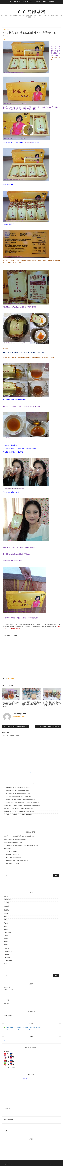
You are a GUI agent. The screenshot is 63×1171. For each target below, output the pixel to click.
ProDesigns (58, 1164)
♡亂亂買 (6, 896)
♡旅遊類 (6, 909)
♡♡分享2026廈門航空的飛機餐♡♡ (12, 857)
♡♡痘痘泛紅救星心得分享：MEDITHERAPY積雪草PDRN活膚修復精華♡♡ (22, 805)
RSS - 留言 (6, 1003)
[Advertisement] (31, 661)
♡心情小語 (6, 906)
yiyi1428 (5, 39)
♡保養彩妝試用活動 (9, 900)
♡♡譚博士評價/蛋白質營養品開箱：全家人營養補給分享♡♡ (31, 704)
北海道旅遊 (6, 913)
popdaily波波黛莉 (28, 1)
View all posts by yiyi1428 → (20, 716)
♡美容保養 (6, 954)
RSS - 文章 (6, 1000)
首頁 (10, 1)
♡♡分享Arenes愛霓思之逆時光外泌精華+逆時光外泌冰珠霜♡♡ (19, 808)
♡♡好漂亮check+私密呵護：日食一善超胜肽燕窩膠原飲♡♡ (18, 815)
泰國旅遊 (6, 938)
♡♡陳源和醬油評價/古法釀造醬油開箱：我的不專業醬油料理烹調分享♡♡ (22, 845)
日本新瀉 (6, 935)
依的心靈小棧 (17, 1)
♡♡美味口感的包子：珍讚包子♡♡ (12, 863)
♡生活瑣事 (6, 948)
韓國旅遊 (6, 944)
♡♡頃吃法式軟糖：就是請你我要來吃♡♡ (48, 726)
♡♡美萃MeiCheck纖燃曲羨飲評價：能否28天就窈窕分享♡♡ (19, 811)
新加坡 (5, 926)
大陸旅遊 (6, 923)
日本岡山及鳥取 (7, 932)
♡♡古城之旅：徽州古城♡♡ (11, 851)
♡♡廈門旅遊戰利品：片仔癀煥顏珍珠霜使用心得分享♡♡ (18, 839)
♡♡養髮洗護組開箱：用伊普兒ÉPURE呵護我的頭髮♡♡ (17, 787)
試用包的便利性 (7, 848)
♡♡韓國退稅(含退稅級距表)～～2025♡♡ (14, 842)
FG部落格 (38, 1)
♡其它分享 (6, 903)
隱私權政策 (51, 1)
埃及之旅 (6, 920)
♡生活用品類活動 (8, 951)
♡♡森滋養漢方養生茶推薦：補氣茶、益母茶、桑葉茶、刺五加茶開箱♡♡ (52, 704)
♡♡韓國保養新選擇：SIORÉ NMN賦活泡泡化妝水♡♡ (17, 790)
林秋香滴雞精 (10, 678)
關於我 (44, 1)
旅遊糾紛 (6, 929)
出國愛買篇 (6, 910)
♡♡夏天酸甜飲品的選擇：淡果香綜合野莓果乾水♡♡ (17, 793)
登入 (9, 735)
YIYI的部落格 (31, 11)
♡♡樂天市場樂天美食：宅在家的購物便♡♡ (15, 726)
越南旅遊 (6, 941)
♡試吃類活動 (6, 29)
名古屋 (5, 916)
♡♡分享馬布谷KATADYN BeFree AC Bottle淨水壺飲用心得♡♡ (19, 799)
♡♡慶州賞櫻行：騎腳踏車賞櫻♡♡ (12, 854)
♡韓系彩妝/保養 (8, 960)
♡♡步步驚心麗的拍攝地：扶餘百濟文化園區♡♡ (16, 860)
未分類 (5, 963)
